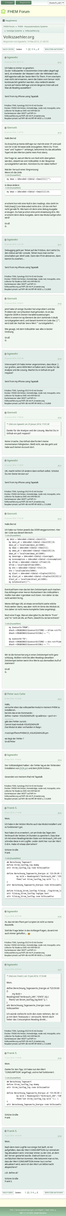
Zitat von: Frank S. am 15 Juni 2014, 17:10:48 (27, 976)
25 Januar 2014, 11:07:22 (13, 132)
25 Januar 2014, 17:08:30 (13, 417)
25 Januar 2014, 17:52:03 (13, 518)
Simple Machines (40, 1213)
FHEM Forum (19, 11)
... (36, 49)
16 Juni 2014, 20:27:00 (12, 916)
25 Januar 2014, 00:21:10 (13, 62)
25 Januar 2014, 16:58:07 (13, 303)
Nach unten (8, 49)
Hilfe (11, 1210)
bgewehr (12, 57)
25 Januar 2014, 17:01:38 (13, 358)
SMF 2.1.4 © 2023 (26, 1213)
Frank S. (12, 807)
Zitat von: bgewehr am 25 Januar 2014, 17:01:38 (29, 424)
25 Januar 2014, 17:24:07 (13, 465)
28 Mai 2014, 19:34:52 (12, 759)
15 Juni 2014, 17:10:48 (12, 812)
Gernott (12, 127)
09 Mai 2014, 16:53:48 (12, 698)
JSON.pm (24, 768)
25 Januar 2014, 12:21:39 (13, 244)
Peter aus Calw (16, 694)
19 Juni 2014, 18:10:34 (12, 1135)
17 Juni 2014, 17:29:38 (12, 1058)
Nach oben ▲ (51, 1210)
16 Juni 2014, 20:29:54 (12, 969)
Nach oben (8, 1192)
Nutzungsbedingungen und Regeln (29, 1210)
